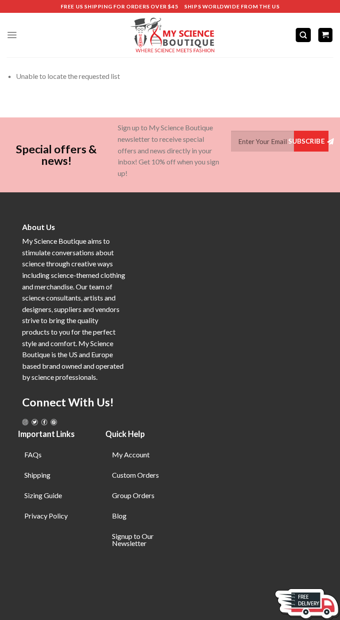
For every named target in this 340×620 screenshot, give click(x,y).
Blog (119, 515)
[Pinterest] (53, 422)
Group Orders (133, 495)
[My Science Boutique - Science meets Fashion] (170, 35)
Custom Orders (135, 475)
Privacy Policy (46, 515)
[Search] (303, 35)
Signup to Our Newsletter (133, 539)
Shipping (37, 475)
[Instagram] (25, 422)
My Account (131, 454)
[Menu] (12, 35)
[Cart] (325, 35)
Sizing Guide (43, 495)
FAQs (33, 454)
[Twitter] (34, 422)
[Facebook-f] (44, 422)
